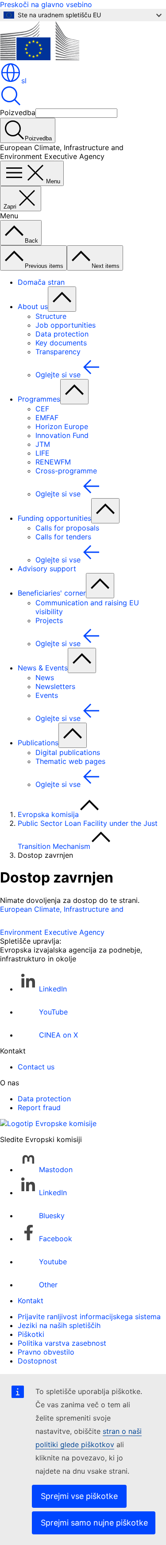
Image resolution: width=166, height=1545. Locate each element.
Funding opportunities (54, 518)
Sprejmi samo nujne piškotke (94, 1522)
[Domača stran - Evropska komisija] (39, 57)
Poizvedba (17, 112)
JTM (42, 444)
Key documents (61, 342)
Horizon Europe (61, 426)
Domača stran (41, 282)
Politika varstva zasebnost (62, 1343)
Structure (50, 316)
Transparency (58, 351)
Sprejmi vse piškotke (79, 1496)
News (44, 677)
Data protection (62, 333)
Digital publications (67, 752)
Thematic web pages (70, 761)
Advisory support (47, 568)
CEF (42, 408)
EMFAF (46, 417)
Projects (49, 620)
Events (46, 695)
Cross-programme (66, 470)
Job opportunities (65, 325)
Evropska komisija (48, 814)
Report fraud (39, 1107)
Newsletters (55, 686)
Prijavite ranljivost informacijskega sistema (89, 1316)
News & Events (43, 667)
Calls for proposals (67, 527)
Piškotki (31, 1334)
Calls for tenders (63, 536)
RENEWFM (53, 461)
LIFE (42, 453)
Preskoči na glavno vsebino (46, 4)
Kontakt (30, 1300)
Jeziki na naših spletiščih (59, 1325)
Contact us (36, 1066)
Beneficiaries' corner (52, 593)
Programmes (39, 399)
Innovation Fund (62, 435)
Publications (38, 742)
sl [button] (24, 80)
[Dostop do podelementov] (62, 299)
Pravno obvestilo (46, 1352)
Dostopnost (37, 1360)
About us (33, 306)
